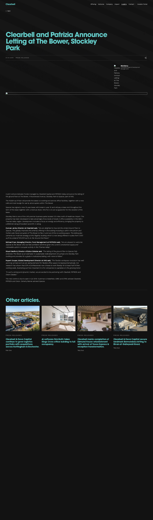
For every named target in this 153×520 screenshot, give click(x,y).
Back (8, 11)
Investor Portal (142, 4)
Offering (93, 4)
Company (109, 4)
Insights (124, 4)
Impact (117, 4)
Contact (131, 4)
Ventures (101, 4)
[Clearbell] (10, 4)
